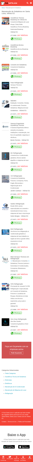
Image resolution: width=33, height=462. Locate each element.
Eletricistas (8, 380)
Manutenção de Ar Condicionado (15, 387)
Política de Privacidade (24, 421)
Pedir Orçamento (16, 353)
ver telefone (22, 35)
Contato (4, 421)
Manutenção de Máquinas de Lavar (15, 390)
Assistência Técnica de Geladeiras (15, 376)
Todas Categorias (10, 373)
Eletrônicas (8, 383)
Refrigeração (9, 393)
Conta (29, 458)
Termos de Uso (12, 421)
